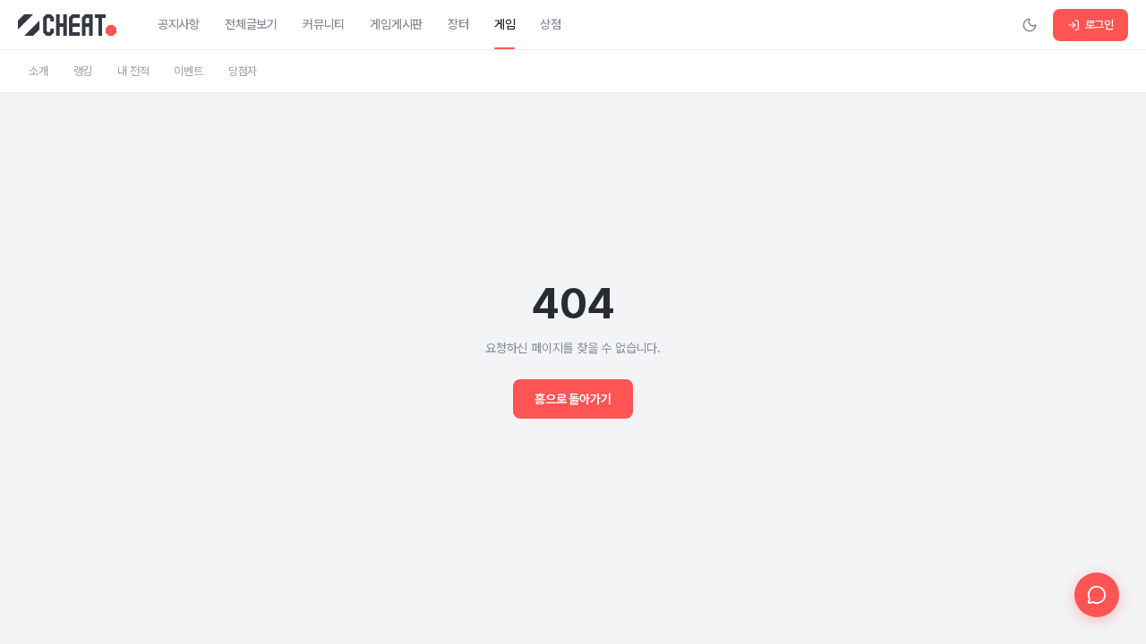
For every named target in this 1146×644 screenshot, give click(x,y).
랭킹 (83, 71)
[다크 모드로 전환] (1029, 25)
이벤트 (188, 71)
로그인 (1099, 24)
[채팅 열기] (1096, 594)
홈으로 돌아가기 (573, 399)
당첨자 (242, 71)
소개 (38, 71)
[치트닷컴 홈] (67, 25)
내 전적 (133, 71)
